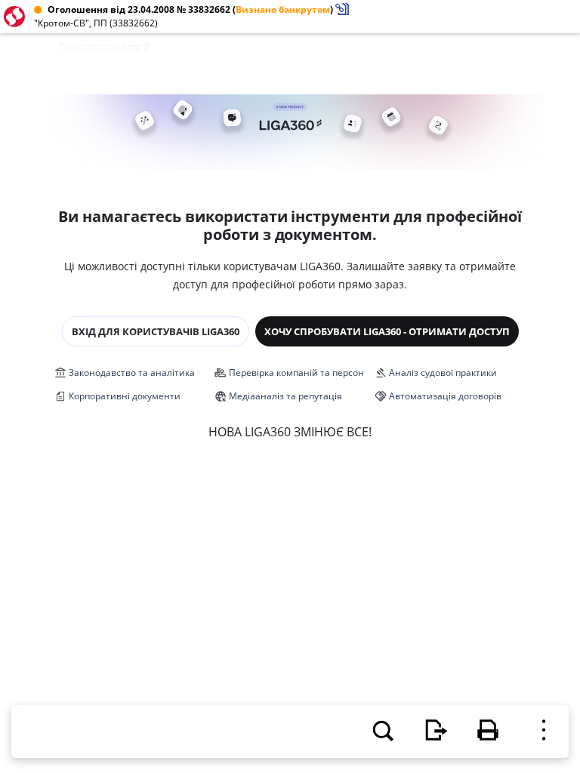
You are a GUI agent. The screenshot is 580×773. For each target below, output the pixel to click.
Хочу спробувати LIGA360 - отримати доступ (387, 331)
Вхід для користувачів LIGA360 (155, 331)
